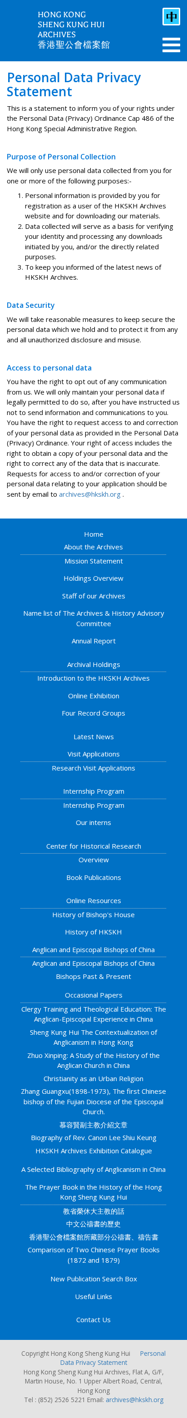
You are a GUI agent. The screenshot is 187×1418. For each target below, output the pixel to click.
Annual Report (94, 640)
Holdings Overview (93, 578)
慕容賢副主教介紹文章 (93, 1124)
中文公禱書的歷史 (93, 1223)
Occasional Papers (94, 994)
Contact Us (93, 1319)
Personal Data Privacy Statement (113, 1358)
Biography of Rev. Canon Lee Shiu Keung (94, 1137)
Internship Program (93, 790)
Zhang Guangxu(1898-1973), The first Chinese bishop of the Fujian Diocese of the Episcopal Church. (93, 1101)
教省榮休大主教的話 (93, 1210)
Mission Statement (93, 560)
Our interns (93, 822)
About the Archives (93, 546)
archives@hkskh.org (90, 494)
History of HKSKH (93, 931)
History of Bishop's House (93, 914)
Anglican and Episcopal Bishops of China (93, 949)
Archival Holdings (93, 664)
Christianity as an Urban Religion (93, 1078)
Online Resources (93, 900)
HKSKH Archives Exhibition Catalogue (93, 1150)
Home (93, 534)
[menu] (171, 45)
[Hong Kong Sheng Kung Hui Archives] (18, 29)
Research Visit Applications (93, 767)
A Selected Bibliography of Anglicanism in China (93, 1169)
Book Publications (93, 877)
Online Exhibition (93, 695)
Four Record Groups (93, 712)
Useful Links (93, 1296)
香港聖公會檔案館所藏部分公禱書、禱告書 (93, 1236)
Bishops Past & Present (93, 976)
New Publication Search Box (93, 1278)
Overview (94, 859)
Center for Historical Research (93, 845)
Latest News (94, 736)
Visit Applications (94, 753)
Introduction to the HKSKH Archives (93, 677)
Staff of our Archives (93, 595)
